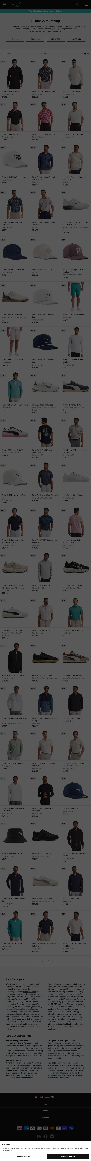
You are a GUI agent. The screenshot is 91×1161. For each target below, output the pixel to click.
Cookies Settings (23, 1156)
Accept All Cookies (68, 1156)
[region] (45, 1151)
